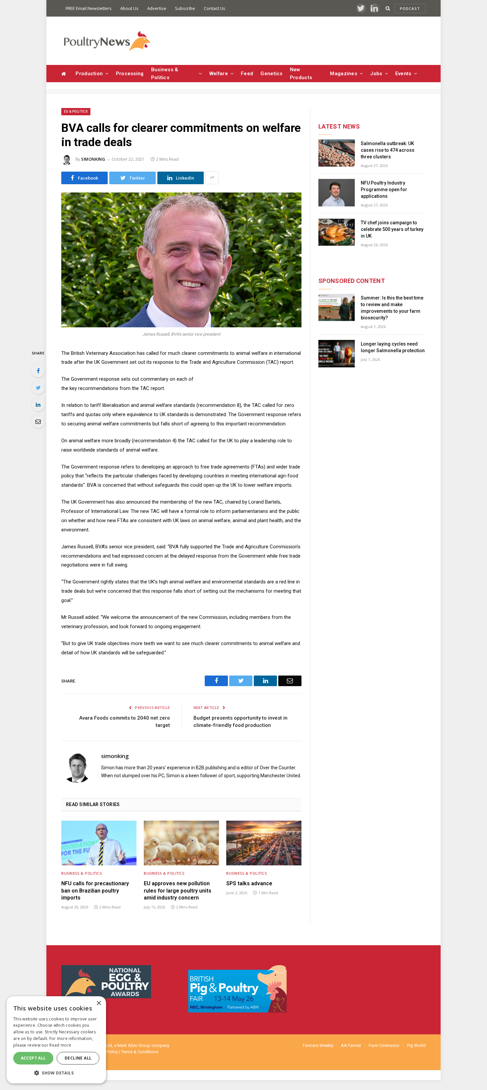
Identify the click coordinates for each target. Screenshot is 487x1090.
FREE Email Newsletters (89, 8)
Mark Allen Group (133, 1045)
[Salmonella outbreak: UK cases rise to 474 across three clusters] (336, 153)
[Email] (38, 421)
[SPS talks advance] (263, 843)
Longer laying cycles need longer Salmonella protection (393, 347)
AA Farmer (351, 1045)
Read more (60, 1045)
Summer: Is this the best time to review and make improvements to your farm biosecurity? (392, 307)
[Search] (387, 8)
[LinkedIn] (38, 404)
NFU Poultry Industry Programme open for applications (384, 189)
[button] (56, 1073)
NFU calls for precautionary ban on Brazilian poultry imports (95, 890)
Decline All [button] (78, 1058)
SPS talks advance (249, 883)
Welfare (218, 74)
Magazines (343, 74)
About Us (129, 8)
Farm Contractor (384, 1045)
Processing (130, 74)
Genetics (271, 74)
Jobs (376, 74)
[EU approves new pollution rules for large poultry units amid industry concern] (181, 843)
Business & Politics (165, 74)
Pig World (416, 1045)
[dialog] (56, 1039)
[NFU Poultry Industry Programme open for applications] (336, 192)
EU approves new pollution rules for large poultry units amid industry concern (177, 890)
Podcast (410, 8)
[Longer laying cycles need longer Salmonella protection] (336, 353)
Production (89, 74)
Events (403, 74)
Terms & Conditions (139, 1051)
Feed (247, 74)
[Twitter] (38, 387)
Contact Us (214, 8)
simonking (93, 159)
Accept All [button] (33, 1058)
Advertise (156, 8)
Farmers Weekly (318, 1045)
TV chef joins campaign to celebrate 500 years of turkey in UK (392, 229)
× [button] (98, 1003)
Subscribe (185, 8)
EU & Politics (76, 111)
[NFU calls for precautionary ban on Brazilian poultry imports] (98, 843)
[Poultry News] (106, 41)
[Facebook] (38, 370)
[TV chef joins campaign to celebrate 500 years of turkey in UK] (336, 232)
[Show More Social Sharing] (212, 178)
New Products (301, 74)
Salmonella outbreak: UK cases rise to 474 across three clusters (387, 150)
